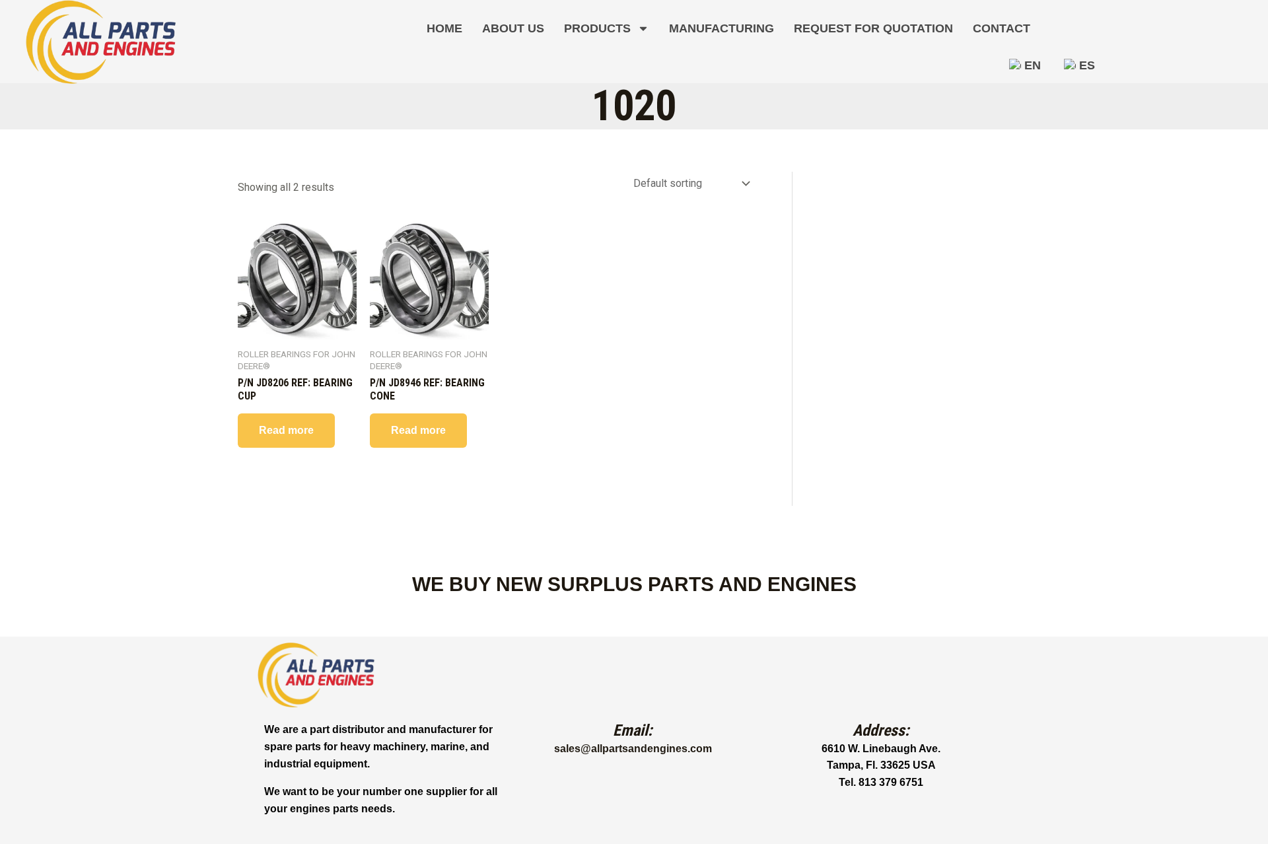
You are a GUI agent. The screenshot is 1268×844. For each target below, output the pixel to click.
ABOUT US (513, 28)
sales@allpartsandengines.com (633, 748)
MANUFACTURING (721, 28)
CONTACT (1001, 28)
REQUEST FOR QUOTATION (873, 28)
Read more (286, 430)
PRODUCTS (597, 28)
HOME (444, 28)
